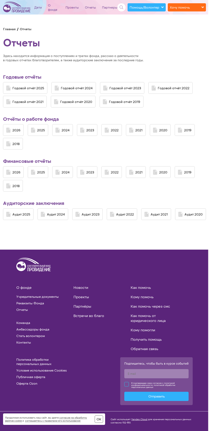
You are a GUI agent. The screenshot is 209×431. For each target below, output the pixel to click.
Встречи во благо (88, 315)
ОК (99, 419)
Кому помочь (142, 297)
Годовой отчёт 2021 (27, 102)
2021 (138, 130)
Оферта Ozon (26, 383)
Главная (9, 29)
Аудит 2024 (56, 214)
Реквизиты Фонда (30, 303)
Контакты (23, 342)
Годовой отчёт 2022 (173, 88)
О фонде (24, 287)
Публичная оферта (30, 377)
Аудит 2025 (21, 214)
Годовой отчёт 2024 (77, 88)
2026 (16, 130)
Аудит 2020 (194, 214)
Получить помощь (146, 339)
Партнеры (109, 7)
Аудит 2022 (125, 214)
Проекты (72, 7)
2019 (187, 130)
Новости (80, 287)
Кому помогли (143, 330)
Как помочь (141, 287)
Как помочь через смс (150, 306)
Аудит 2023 (90, 214)
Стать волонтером (30, 336)
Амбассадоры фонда (32, 329)
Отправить (156, 396)
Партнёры (82, 306)
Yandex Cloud (139, 419)
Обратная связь (144, 348)
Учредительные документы (37, 296)
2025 (41, 130)
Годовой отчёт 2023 (125, 88)
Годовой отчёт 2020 (76, 102)
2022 (115, 130)
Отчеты (90, 7)
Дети (38, 7)
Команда (23, 323)
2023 (90, 130)
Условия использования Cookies (41, 370)
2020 (163, 130)
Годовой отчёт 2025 (28, 88)
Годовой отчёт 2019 (124, 102)
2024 (66, 130)
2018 (16, 144)
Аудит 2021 (159, 214)
